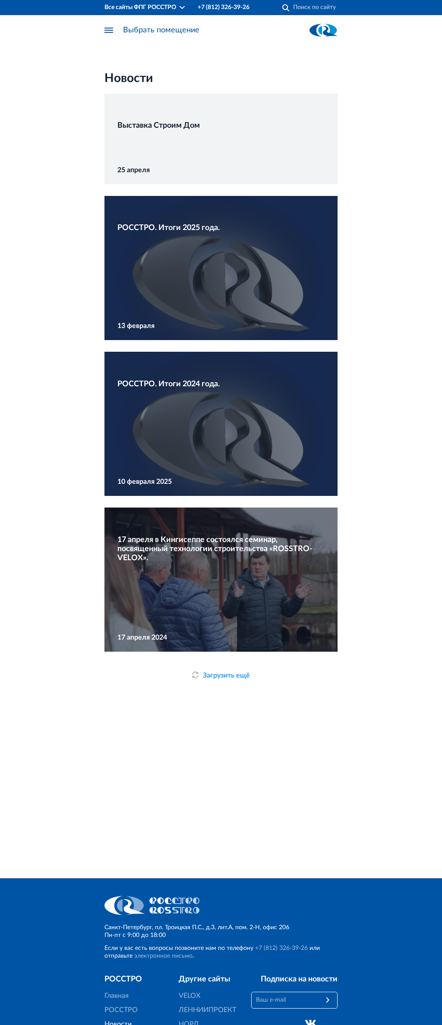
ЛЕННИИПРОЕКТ (207, 1009)
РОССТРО (121, 1009)
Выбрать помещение (161, 30)
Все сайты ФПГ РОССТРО (140, 7)
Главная (116, 995)
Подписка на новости (299, 979)
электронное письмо (163, 956)
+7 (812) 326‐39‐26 (223, 7)
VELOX (189, 995)
